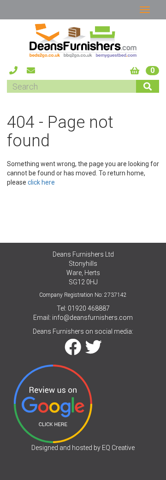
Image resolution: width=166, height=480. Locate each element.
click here (41, 182)
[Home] (83, 40)
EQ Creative (118, 447)
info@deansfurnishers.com (92, 317)
